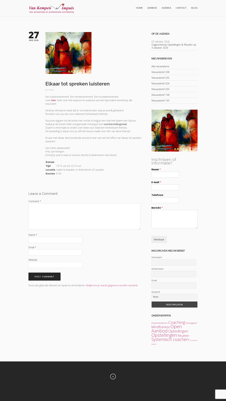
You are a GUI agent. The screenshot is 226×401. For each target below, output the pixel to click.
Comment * (34, 201)
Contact (181, 7)
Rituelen (183, 336)
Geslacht (155, 291)
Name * (32, 235)
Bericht (157, 207)
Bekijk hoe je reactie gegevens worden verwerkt (112, 285)
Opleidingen (178, 331)
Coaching (176, 322)
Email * (32, 247)
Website (32, 259)
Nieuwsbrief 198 (160, 95)
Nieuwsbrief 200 (160, 89)
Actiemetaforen (159, 322)
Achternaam (157, 268)
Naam (156, 169)
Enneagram (191, 323)
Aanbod (152, 7)
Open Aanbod (166, 328)
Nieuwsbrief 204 (160, 83)
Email (154, 280)
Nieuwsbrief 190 (160, 100)
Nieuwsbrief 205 (160, 77)
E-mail (156, 182)
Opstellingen (164, 335)
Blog (194, 7)
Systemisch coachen (170, 339)
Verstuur (159, 239)
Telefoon (157, 195)
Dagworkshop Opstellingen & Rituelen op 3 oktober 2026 (173, 46)
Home (139, 7)
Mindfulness (160, 326)
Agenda (166, 7)
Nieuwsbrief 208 (160, 72)
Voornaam (156, 257)
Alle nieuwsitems (160, 66)
